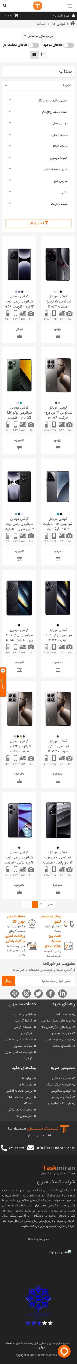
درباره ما (27, 1078)
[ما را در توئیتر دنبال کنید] (38, 993)
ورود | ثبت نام (61, 15)
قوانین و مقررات (23, 1014)
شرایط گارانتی (24, 1020)
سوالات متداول (23, 1046)
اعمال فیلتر (37, 223)
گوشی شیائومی (61, 1090)
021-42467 (16, 1148)
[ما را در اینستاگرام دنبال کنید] (26, 993)
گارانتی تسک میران (14, 1215)
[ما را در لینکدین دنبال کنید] (62, 993)
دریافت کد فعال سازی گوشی (18, 1055)
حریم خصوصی (61, 1033)
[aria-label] (33, 5)
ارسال (8, 980)
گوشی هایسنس (60, 1097)
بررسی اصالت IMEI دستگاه (20, 1100)
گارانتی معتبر (48, 1205)
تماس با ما (26, 1084)
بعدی (50, 904)
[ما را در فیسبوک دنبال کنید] (50, 993)
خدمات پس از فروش (19, 1039)
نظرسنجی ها (24, 1116)
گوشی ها (58, 23)
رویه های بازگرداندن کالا (56, 1027)
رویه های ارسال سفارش (56, 1020)
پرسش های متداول (58, 1039)
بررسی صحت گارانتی (19, 1090)
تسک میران (35, 1190)
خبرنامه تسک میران (58, 1084)
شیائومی (24, 1200)
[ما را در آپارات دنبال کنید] (14, 993)
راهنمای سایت (62, 1046)
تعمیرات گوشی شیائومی (23, 1030)
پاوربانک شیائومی (59, 1103)
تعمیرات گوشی (61, 1078)
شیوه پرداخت (62, 1014)
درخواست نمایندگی (20, 1109)
